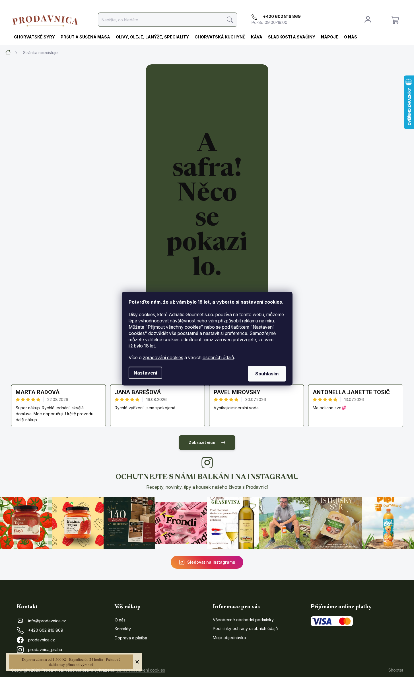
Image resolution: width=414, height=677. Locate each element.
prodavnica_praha (45, 649)
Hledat (230, 20)
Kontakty (123, 628)
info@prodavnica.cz (47, 620)
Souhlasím (267, 373)
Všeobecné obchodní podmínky (243, 619)
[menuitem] (34, 37)
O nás (120, 619)
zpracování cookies (163, 357)
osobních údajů (218, 357)
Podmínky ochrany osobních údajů (245, 628)
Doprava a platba (131, 637)
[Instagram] (207, 462)
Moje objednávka (229, 637)
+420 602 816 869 (45, 630)
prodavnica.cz (41, 639)
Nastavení (145, 372)
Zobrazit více (202, 442)
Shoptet (395, 670)
